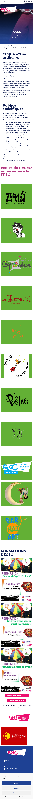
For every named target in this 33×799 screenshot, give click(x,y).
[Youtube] (29, 1)
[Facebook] (25, 1)
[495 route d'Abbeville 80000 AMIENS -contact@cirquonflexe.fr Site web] (16, 468)
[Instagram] (27, 1)
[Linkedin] (31, 1)
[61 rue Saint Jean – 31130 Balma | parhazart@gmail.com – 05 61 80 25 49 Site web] (16, 528)
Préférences (16, 793)
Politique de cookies (9, 796)
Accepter (16, 783)
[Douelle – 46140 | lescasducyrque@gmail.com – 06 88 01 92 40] (16, 434)
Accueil (6, 46)
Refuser (16, 788)
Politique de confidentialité (21, 796)
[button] (31, 6)
